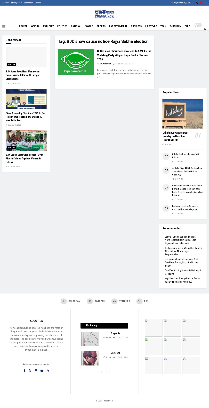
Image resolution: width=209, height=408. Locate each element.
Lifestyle (151, 26)
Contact (38, 3)
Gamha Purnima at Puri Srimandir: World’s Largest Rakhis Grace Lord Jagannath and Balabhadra (180, 239)
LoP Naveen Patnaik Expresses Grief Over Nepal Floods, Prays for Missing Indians (182, 262)
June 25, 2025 (13, 166)
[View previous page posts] (101, 372)
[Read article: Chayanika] (90, 339)
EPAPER (23, 26)
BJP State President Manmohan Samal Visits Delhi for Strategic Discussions (23, 75)
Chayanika (115, 333)
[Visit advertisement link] (183, 59)
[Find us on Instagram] (36, 371)
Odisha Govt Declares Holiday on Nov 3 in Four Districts (175, 136)
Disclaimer (28, 3)
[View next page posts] (107, 372)
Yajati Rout (105, 64)
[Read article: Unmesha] (90, 358)
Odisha (35, 26)
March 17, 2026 (121, 64)
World (89, 26)
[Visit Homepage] (104, 14)
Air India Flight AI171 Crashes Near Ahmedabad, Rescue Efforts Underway (187, 171)
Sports (101, 26)
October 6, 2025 (14, 125)
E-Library (175, 26)
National (76, 26)
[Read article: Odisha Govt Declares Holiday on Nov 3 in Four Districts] (182, 114)
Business (136, 26)
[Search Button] (205, 28)
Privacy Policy (16, 3)
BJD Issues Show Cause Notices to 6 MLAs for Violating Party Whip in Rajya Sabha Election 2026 (124, 55)
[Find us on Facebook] (192, 3)
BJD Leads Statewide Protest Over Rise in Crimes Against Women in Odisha (24, 158)
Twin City (48, 26)
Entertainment (118, 26)
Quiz (187, 26)
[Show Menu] (3, 26)
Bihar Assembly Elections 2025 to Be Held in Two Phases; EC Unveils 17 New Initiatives (25, 117)
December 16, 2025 (113, 337)
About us (5, 3)
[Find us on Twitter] (197, 3)
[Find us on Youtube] (201, 3)
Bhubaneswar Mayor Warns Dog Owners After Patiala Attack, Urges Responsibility (183, 251)
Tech (163, 26)
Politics (62, 26)
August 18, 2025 (14, 83)
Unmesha (115, 353)
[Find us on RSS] (206, 3)
